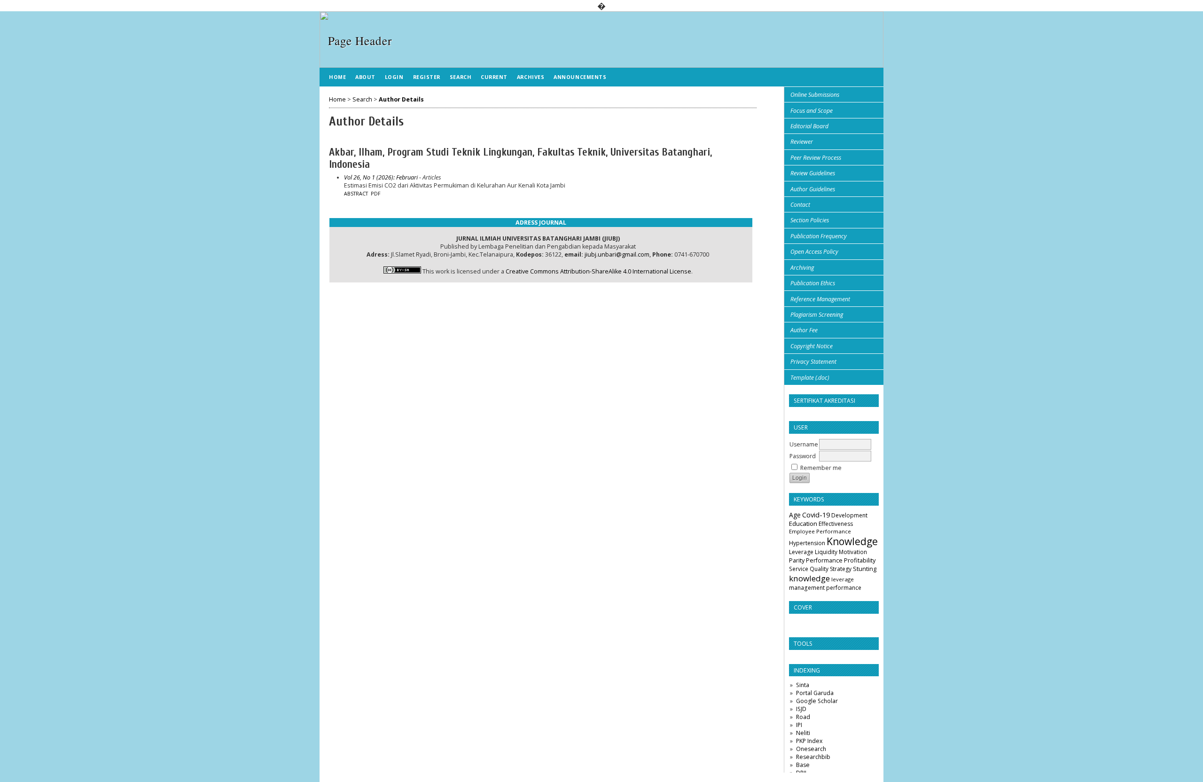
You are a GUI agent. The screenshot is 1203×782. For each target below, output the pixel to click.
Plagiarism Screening (816, 315)
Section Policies (809, 220)
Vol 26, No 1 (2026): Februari (381, 177)
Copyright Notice (811, 346)
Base (803, 765)
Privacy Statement (813, 362)
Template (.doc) (809, 378)
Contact (800, 205)
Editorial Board (809, 126)
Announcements (580, 76)
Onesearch (811, 749)
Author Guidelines (812, 189)
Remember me (821, 468)
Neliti (803, 733)
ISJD (801, 709)
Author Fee (804, 330)
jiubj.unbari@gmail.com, (618, 254)
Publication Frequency (818, 236)
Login (394, 76)
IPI (799, 725)
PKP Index (809, 741)
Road (803, 717)
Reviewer (801, 142)
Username (803, 444)
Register (426, 76)
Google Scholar (817, 701)
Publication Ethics (812, 283)
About (365, 76)
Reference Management (820, 299)
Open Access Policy (814, 252)
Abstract (356, 193)
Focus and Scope (811, 111)
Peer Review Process (815, 158)
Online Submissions (814, 95)
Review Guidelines (812, 173)
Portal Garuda (815, 693)
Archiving (802, 268)
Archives (530, 76)
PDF (376, 193)
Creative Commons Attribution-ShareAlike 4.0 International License (598, 271)
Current (494, 76)
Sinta (802, 685)
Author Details (401, 99)
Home (337, 76)
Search (460, 76)
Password (802, 456)
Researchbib (813, 757)
